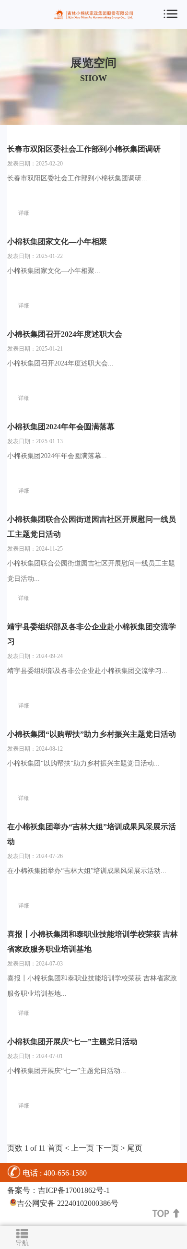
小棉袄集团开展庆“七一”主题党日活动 (72, 1041)
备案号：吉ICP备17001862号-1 (58, 1190)
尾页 (134, 1148)
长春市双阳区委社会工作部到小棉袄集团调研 (84, 149)
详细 (24, 213)
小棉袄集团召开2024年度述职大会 (64, 334)
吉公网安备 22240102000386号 (67, 1203)
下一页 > (110, 1148)
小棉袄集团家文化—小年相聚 (57, 241)
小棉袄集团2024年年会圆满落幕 (61, 427)
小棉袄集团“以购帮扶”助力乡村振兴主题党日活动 (91, 734)
